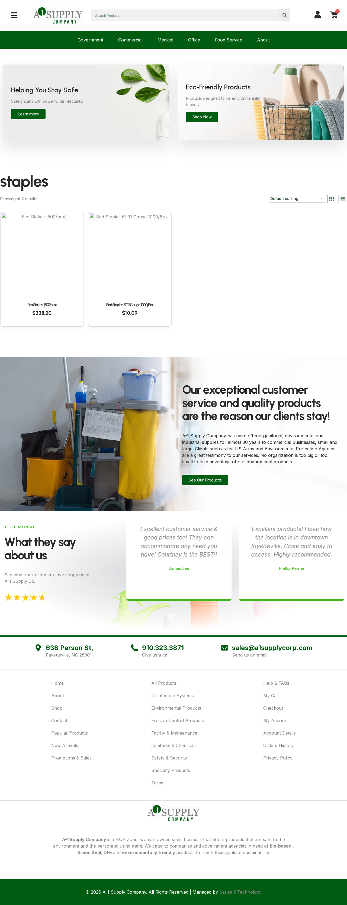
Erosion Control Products (177, 720)
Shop (56, 708)
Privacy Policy (278, 758)
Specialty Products (170, 770)
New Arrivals (64, 745)
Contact (59, 720)
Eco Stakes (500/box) (41, 304)
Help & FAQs (276, 683)
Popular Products (69, 733)
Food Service (228, 40)
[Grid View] (331, 199)
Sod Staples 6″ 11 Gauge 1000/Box (129, 304)
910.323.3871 (163, 648)
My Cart (271, 695)
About (263, 40)
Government (90, 40)
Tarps (157, 783)
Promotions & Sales (71, 758)
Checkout (273, 708)
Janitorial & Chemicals (174, 745)
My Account (276, 720)
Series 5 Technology (240, 892)
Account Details (279, 733)
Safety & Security (169, 758)
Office (194, 40)
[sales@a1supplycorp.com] (224, 647)
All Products (164, 683)
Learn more (28, 114)
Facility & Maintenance (174, 733)
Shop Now (202, 116)
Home (57, 683)
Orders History (278, 745)
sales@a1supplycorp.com (272, 648)
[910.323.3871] (134, 647)
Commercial (130, 40)
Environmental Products (176, 708)
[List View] (342, 199)
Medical (165, 40)
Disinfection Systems (172, 695)
